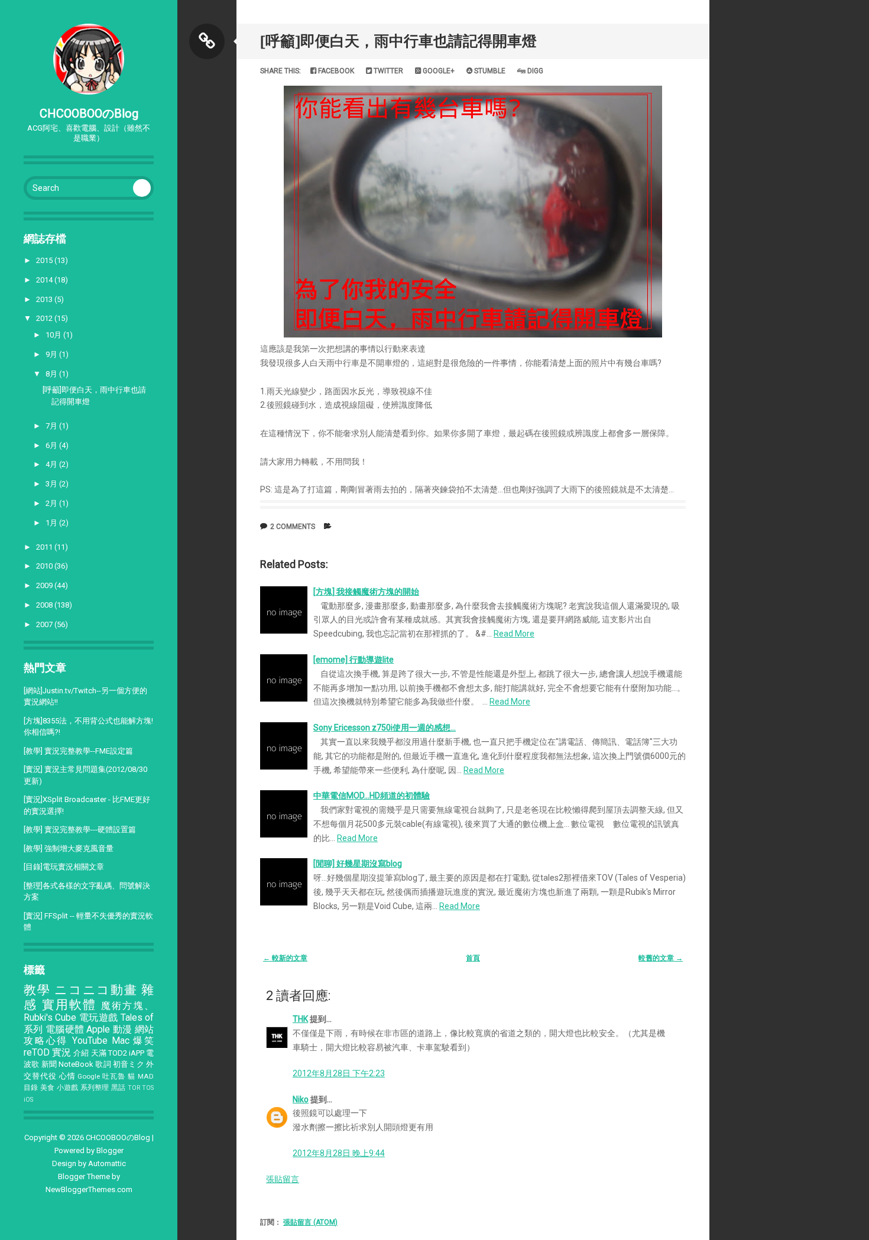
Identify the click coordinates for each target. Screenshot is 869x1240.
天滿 (98, 1053)
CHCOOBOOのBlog (89, 113)
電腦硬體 (65, 1029)
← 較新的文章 (285, 958)
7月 (52, 425)
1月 (52, 522)
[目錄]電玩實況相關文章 (64, 866)
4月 (52, 464)
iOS (28, 1099)
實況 (61, 1052)
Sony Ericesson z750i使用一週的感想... (384, 727)
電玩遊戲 (98, 1017)
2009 (45, 585)
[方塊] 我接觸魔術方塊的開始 (366, 591)
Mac (120, 1041)
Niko (301, 1099)
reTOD (37, 1052)
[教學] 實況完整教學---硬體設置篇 (80, 829)
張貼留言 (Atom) (310, 1222)
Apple (98, 1029)
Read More (514, 633)
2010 (45, 565)
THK (300, 1019)
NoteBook (76, 1064)
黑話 (118, 1087)
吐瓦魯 (113, 1076)
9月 (52, 354)
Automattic (107, 1163)
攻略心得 (46, 1041)
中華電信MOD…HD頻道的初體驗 (371, 795)
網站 (144, 1029)
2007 (45, 624)
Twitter (387, 71)
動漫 (122, 1029)
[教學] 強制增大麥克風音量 (69, 848)
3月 (52, 483)
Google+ (438, 71)
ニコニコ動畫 (95, 990)
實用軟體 (69, 1005)
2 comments (292, 526)
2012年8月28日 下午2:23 (339, 1073)
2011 (45, 547)
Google (88, 1076)
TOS (148, 1088)
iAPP (136, 1053)
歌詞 (103, 1064)
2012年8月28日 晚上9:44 (339, 1153)
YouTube (90, 1041)
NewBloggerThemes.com (89, 1189)
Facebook (335, 71)
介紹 (81, 1053)
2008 (45, 604)
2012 (45, 318)
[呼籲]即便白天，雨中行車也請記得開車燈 (398, 41)
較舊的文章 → (660, 958)
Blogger (110, 1150)
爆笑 (143, 1041)
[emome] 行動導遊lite (353, 659)
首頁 (473, 958)
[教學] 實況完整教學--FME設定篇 (78, 750)
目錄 (31, 1087)
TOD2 (117, 1053)
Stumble (488, 71)
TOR (134, 1088)
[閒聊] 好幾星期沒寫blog (357, 863)
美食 (47, 1087)
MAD (146, 1076)
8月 (52, 373)
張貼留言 (282, 1179)
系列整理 (94, 1087)
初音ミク (128, 1064)
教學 (37, 990)
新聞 (49, 1064)
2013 (45, 299)
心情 (67, 1076)
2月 (52, 503)
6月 (52, 445)
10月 (54, 334)
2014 (45, 279)
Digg (534, 71)
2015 (45, 260)
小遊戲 (68, 1087)
